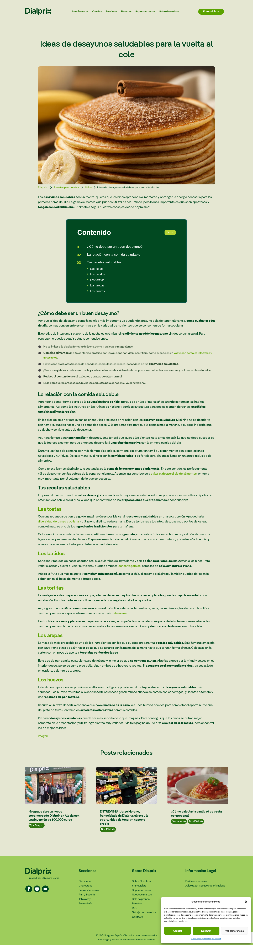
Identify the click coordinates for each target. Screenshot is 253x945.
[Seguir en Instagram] (37, 888)
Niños (88, 187)
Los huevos (97, 291)
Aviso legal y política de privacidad (206, 938)
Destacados (179, 821)
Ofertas (97, 11)
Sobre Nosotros (169, 11)
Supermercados (145, 11)
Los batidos (97, 274)
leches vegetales (129, 566)
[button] (246, 901)
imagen (43, 736)
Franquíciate (211, 11)
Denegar (206, 930)
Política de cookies (145, 939)
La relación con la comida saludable (113, 254)
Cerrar (170, 232)
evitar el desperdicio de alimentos (174, 473)
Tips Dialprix (36, 825)
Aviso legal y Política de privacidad (116, 939)
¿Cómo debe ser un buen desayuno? (115, 246)
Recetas (126, 11)
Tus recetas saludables (104, 262)
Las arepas (97, 285)
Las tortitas (97, 280)
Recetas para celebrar (67, 187)
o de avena (119, 613)
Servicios (111, 11)
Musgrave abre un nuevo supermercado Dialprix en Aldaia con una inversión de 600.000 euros (54, 815)
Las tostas (96, 268)
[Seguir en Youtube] (45, 888)
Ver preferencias (234, 930)
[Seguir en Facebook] (28, 888)
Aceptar (177, 930)
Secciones (78, 11)
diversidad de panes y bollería (58, 521)
